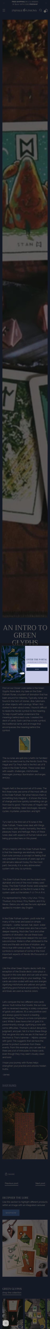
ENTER (37, 669)
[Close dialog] (47, 647)
